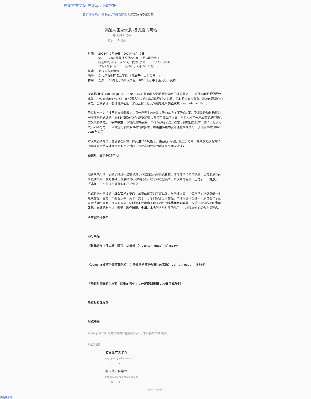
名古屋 (128, 14)
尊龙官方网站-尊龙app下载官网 (90, 5)
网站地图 (6, 397)
